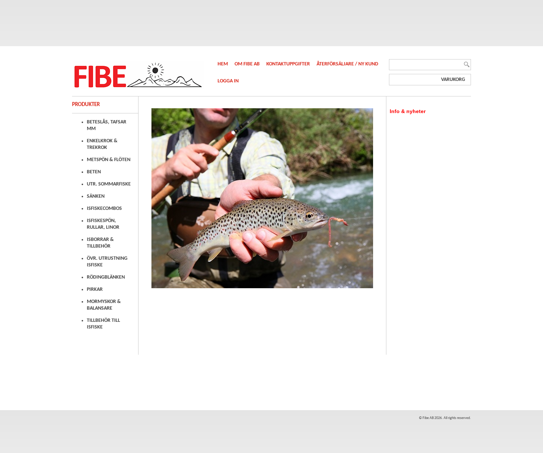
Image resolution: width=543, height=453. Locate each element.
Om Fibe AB (248, 64)
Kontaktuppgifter (288, 64)
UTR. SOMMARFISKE (109, 184)
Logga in (228, 81)
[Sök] (467, 68)
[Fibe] (138, 87)
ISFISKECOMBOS (104, 208)
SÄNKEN (96, 196)
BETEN (94, 172)
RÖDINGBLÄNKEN (106, 277)
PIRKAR (95, 289)
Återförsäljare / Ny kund (347, 64)
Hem (223, 64)
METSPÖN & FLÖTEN (108, 160)
